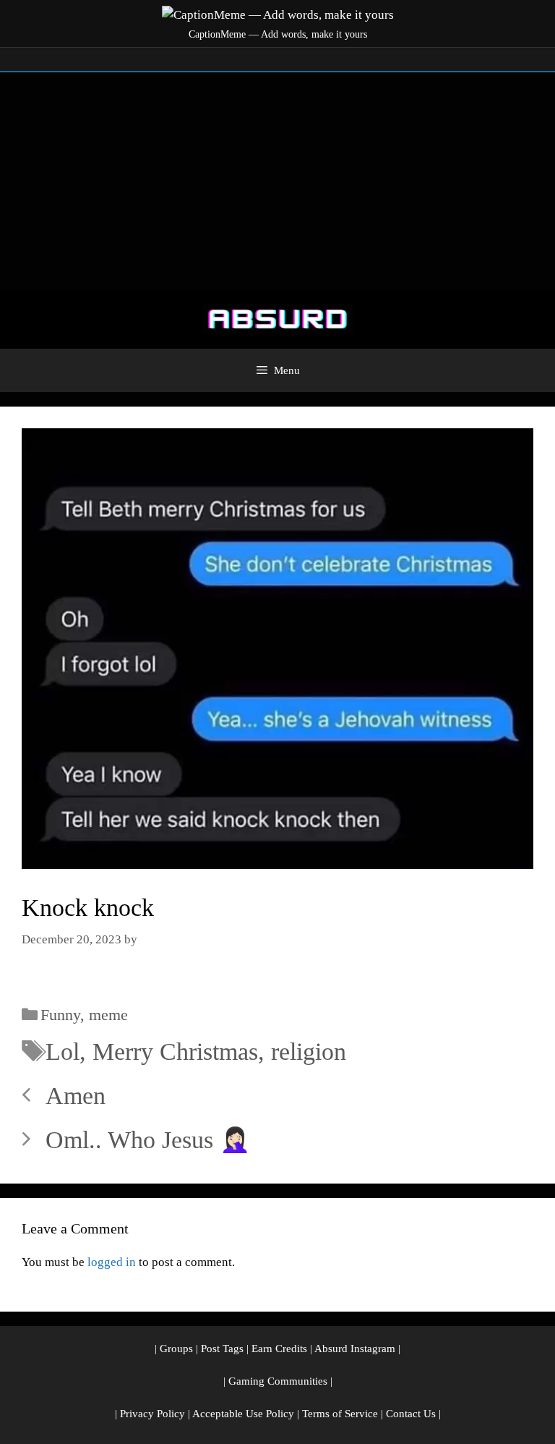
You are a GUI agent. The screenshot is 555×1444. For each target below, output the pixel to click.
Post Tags (222, 1348)
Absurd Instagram (354, 1348)
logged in (111, 1262)
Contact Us (411, 1413)
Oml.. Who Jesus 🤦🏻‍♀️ (148, 1139)
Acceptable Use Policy (243, 1413)
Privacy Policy (152, 1413)
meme (108, 1015)
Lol (62, 1051)
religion (308, 1051)
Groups (176, 1348)
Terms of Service (340, 1413)
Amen (76, 1095)
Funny (60, 1015)
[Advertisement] (277, 181)
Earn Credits (279, 1348)
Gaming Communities (277, 1381)
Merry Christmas (175, 1051)
